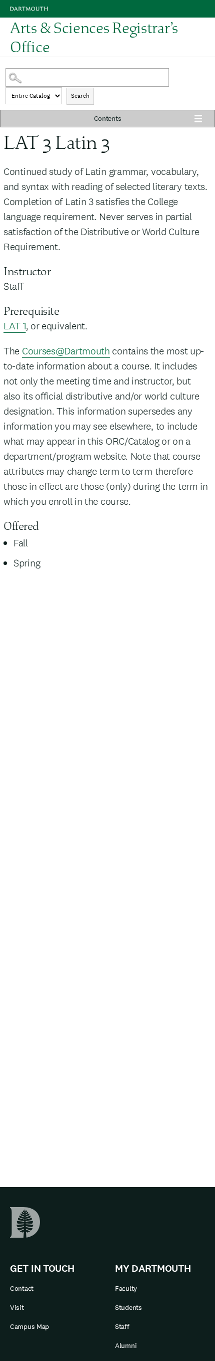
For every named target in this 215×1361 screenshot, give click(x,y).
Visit (17, 1307)
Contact (22, 1288)
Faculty (126, 1288)
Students (128, 1307)
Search (80, 96)
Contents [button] (108, 118)
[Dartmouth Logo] (29, 9)
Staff (122, 1326)
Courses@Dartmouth (66, 350)
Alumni (125, 1345)
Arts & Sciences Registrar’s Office (94, 37)
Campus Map (29, 1326)
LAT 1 (15, 325)
